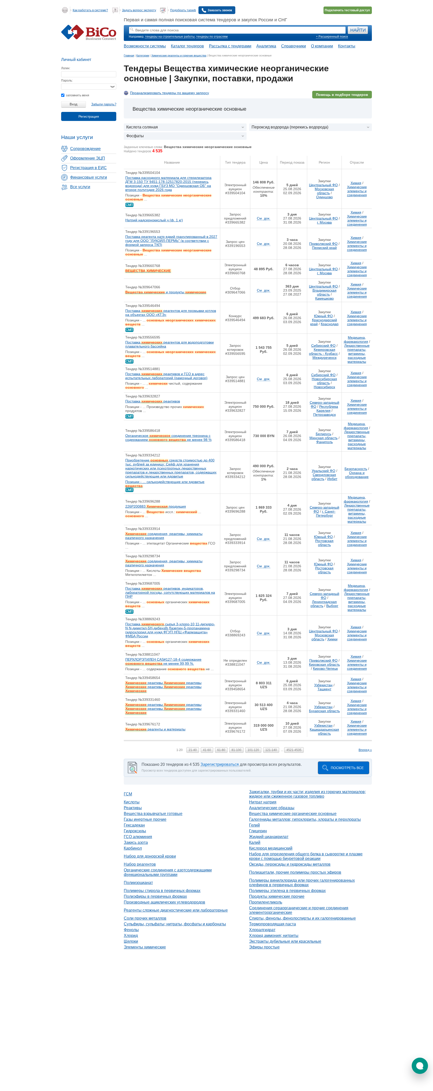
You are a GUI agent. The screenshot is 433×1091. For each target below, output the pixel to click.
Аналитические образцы (271, 808)
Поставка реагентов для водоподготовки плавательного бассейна (169, 344)
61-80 (221, 750)
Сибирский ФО (323, 346)
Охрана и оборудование (357, 475)
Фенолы (131, 930)
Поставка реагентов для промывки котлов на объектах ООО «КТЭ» (170, 313)
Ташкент (324, 689)
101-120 (253, 750)
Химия (356, 183)
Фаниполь (324, 442)
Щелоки (131, 941)
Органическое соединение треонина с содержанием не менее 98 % (168, 438)
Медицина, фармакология (356, 339)
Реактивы (133, 808)
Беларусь (323, 434)
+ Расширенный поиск (332, 36)
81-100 (236, 750)
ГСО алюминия (138, 837)
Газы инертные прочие (145, 819)
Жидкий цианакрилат (268, 837)
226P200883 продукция (155, 506)
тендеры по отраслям (212, 36)
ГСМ (128, 794)
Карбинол (133, 848)
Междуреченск (324, 358)
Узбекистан (323, 685)
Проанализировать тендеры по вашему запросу (169, 93)
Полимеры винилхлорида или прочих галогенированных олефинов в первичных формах (302, 882)
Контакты (346, 46)
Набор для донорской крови (150, 856)
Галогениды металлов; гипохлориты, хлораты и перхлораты (305, 819)
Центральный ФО (323, 185)
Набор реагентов (140, 864)
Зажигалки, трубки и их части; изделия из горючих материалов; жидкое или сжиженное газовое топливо (307, 794)
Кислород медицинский (270, 848)
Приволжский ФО (323, 244)
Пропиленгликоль (265, 902)
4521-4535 (293, 750)
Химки (332, 639)
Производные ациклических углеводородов (164, 902)
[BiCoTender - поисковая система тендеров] (88, 39)
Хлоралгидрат (262, 930)
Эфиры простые (264, 947)
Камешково (324, 298)
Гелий (254, 825)
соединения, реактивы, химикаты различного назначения (163, 536)
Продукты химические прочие (276, 896)
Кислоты (132, 802)
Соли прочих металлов (145, 918)
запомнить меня (77, 95)
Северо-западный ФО (324, 596)
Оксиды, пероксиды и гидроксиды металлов (290, 864)
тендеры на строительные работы (170, 36)
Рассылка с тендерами (230, 46)
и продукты (165, 292)
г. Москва (324, 222)
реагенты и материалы (155, 729)
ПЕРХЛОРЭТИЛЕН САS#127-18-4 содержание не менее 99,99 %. (163, 661)
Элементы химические (145, 947)
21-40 (193, 750)
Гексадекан (134, 825)
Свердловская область (323, 477)
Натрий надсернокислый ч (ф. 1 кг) (154, 220)
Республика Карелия (327, 408)
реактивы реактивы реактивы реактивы (163, 687)
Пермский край (324, 248)
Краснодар (330, 324)
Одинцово (324, 197)
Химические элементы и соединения (357, 191)
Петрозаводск (324, 415)
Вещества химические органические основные (293, 813)
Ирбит (332, 479)
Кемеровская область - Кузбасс (323, 352)
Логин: (65, 68)
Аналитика (266, 46)
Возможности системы (145, 46)
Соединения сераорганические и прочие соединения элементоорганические (298, 910)
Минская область (323, 438)
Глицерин (258, 831)
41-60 (207, 750)
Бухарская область (324, 711)
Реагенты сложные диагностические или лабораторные (176, 910)
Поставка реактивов (152, 401)
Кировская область (324, 664)
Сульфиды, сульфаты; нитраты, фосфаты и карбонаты (175, 924)
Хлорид (131, 935)
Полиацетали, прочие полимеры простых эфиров (295, 872)
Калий (254, 842)
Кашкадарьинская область (324, 731)
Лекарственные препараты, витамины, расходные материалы (357, 354)
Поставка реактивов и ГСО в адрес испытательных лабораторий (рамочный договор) (166, 376)
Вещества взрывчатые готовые (153, 813)
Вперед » (365, 750)
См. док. (263, 218)
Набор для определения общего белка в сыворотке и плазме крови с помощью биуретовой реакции (306, 856)
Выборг (332, 606)
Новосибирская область (324, 381)
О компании (322, 46)
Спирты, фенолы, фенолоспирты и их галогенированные (302, 918)
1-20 (179, 750)
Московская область (324, 191)
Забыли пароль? (103, 104)
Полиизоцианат (138, 882)
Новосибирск (324, 387)
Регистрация (88, 116)
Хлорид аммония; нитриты (273, 935)
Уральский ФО (323, 471)
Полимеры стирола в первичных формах (162, 891)
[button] (420, 1066)
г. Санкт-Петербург (326, 513)
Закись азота (136, 842)
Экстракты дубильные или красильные (285, 941)
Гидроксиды (135, 831)
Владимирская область (324, 292)
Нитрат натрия (262, 802)
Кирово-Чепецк (325, 668)
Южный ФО (323, 316)
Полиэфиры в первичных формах (155, 896)
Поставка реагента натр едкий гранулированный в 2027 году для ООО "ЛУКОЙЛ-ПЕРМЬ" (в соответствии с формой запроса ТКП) (171, 241)
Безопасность (356, 469)
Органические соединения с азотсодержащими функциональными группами (168, 872)
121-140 (271, 750)
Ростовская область (324, 543)
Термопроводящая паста (272, 924)
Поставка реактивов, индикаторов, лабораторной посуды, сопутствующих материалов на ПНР (170, 592)
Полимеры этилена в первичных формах (287, 891)
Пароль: (67, 80)
